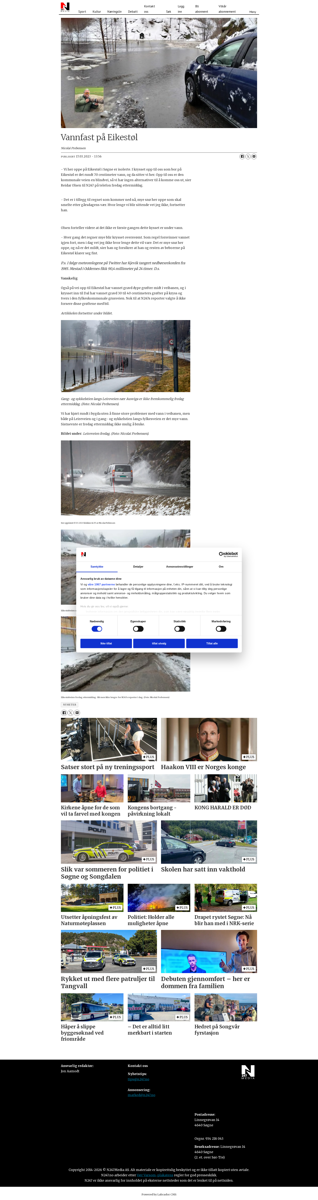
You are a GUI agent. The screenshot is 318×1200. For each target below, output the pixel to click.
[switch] (138, 629)
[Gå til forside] (65, 7)
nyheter (69, 704)
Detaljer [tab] (138, 566)
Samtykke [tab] (97, 566)
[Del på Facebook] (242, 156)
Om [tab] (221, 566)
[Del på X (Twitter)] (248, 156)
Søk (168, 12)
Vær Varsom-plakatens (155, 1175)
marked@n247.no (141, 1095)
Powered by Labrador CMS (159, 1194)
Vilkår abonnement (227, 9)
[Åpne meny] (252, 7)
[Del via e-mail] (254, 156)
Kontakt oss (149, 9)
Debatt (133, 12)
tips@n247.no (138, 1079)
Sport (82, 12)
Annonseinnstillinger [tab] (179, 566)
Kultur (97, 12)
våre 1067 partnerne (101, 584)
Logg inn (181, 9)
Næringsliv (114, 12)
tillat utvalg (159, 643)
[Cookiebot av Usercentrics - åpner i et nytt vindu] (222, 554)
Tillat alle (212, 643)
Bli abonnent (201, 9)
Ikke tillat (106, 643)
